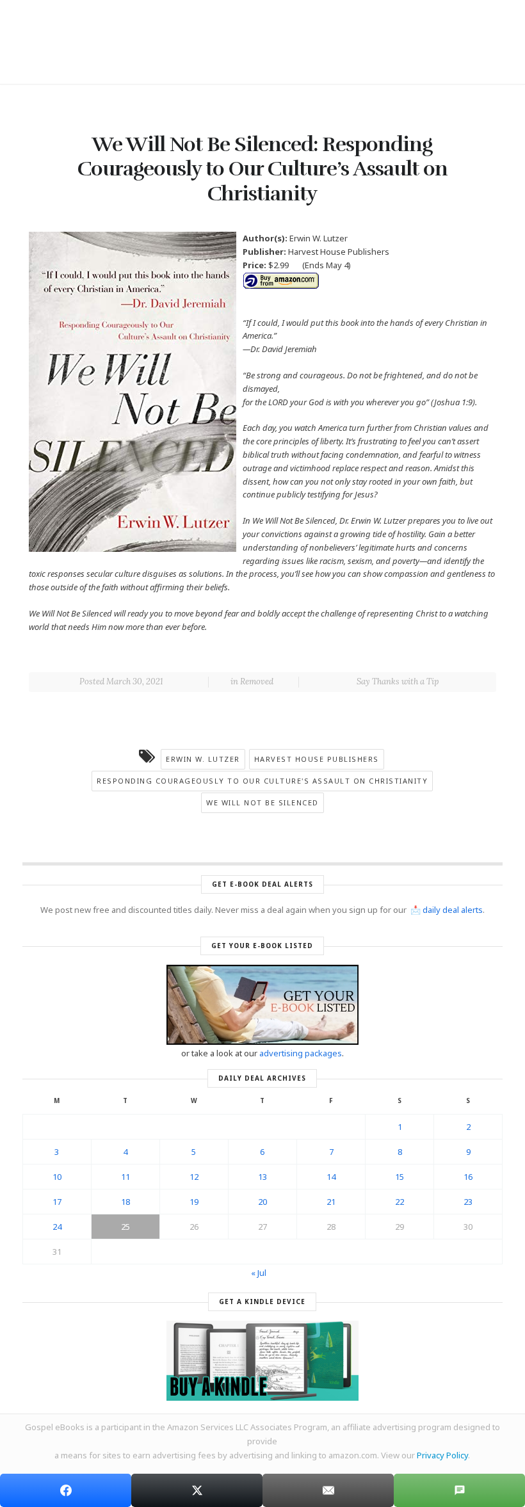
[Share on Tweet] (196, 1490)
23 (468, 1201)
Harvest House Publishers (316, 759)
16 (468, 1176)
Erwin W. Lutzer (203, 759)
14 (331, 1176)
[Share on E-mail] (328, 1490)
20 (262, 1201)
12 (194, 1176)
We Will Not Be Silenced (262, 802)
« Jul (258, 1272)
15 (399, 1176)
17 (56, 1201)
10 (56, 1176)
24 (56, 1226)
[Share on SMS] (459, 1490)
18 (125, 1201)
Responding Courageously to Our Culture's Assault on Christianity (262, 781)
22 (399, 1201)
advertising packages (300, 1053)
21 (331, 1201)
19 (194, 1201)
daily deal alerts (453, 909)
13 (262, 1176)
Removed (256, 681)
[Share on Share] (65, 1490)
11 (125, 1176)
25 (125, 1226)
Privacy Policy (442, 1455)
